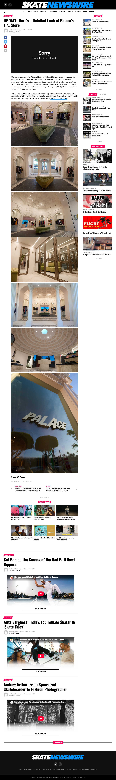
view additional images (58, 98)
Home (20, 769)
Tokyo (40, 77)
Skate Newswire (15, 31)
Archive (24, 482)
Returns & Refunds (72, 769)
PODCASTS (62, 12)
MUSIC (85, 12)
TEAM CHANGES (53, 12)
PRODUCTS (70, 12)
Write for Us (27, 769)
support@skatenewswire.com (88, 769)
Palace (13, 79)
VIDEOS (36, 12)
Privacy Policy (47, 769)
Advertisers (37, 769)
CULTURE (91, 12)
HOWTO (29, 12)
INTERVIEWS (43, 12)
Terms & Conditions (58, 769)
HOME (23, 12)
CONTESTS (78, 12)
